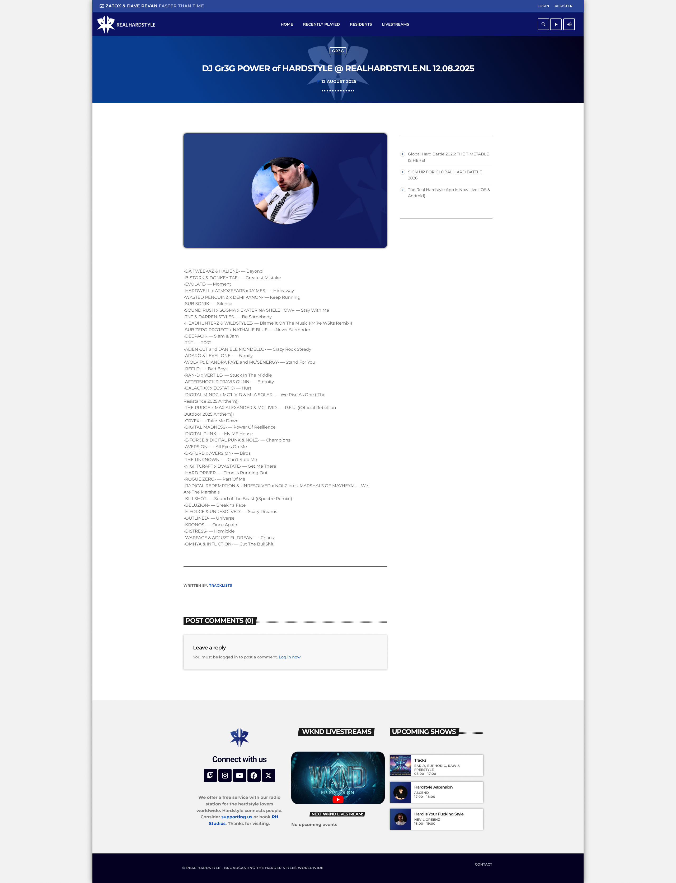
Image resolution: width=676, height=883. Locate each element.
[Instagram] (225, 775)
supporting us (236, 817)
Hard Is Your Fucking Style (439, 814)
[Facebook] (254, 775)
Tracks (420, 760)
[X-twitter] (268, 775)
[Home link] (126, 24)
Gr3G (338, 50)
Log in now (290, 656)
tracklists (220, 585)
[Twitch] (210, 775)
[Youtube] (239, 775)
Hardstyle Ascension (433, 787)
